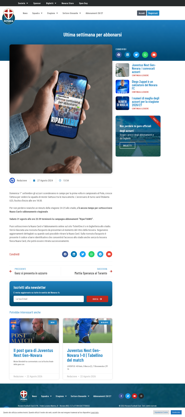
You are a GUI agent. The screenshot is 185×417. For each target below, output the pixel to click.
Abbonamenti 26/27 (94, 13)
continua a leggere (140, 75)
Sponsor (37, 3)
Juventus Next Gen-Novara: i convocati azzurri (144, 68)
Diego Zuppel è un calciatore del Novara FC (144, 85)
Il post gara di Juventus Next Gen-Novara (33, 352)
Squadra (36, 13)
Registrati (153, 13)
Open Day (83, 3)
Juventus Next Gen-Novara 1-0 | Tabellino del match (85, 355)
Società (21, 3)
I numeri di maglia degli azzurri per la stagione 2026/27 (145, 101)
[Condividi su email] (109, 254)
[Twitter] (128, 396)
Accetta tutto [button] (176, 412)
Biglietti (49, 3)
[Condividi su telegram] (100, 254)
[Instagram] (141, 396)
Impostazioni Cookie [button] (161, 412)
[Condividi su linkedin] (74, 254)
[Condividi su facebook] (65, 254)
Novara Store (68, 3)
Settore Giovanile (70, 13)
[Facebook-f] (121, 396)
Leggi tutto (95, 412)
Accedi (142, 13)
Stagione (51, 13)
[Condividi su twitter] (83, 254)
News (25, 13)
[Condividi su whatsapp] (91, 254)
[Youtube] (134, 396)
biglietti (127, 145)
